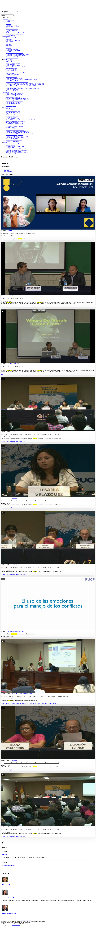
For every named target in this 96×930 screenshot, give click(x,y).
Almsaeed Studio (16, 925)
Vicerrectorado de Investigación (13, 111)
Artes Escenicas (9, 31)
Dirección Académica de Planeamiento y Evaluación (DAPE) (19, 133)
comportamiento (32, 703)
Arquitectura (9, 45)
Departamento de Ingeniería (12, 49)
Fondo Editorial (9, 51)
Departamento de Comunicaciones (13, 50)
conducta (39, 703)
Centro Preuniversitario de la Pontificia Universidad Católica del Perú (21, 79)
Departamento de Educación (12, 56)
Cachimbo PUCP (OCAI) (12, 138)
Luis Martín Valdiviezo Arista (9, 913)
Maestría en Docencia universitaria (14, 151)
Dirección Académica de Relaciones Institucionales (17, 99)
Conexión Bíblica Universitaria (13, 74)
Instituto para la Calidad (11, 77)
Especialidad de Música (11, 68)
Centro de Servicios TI (26, 920)
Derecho (8, 21)
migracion (50, 703)
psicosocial (12, 441)
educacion (3, 238)
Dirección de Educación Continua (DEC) (15, 130)
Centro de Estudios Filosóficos (13, 63)
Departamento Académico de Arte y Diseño (16, 55)
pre (10, 703)
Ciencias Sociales (10, 20)
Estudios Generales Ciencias (12, 26)
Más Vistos (6, 170)
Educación (8, 24)
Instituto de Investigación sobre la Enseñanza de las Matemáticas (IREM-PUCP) (24, 88)
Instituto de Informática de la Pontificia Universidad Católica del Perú (21, 119)
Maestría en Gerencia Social (12, 143)
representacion (25, 703)
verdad (24, 441)
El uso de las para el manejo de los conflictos (19, 634)
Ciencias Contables (10, 35)
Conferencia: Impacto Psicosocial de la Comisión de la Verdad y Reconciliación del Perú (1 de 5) (31, 434)
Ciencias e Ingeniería (10, 27)
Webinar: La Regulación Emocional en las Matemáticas (19, 233)
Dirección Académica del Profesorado (14, 101)
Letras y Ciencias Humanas (12, 29)
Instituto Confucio (10, 75)
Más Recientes (7, 169)
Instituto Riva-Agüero (11, 64)
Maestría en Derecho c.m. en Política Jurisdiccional (17, 148)
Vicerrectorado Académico (12, 122)
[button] (2, 8)
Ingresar (5, 12)
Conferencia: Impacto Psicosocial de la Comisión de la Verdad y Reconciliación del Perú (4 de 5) (31, 763)
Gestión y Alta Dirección (11, 30)
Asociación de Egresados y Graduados (14, 126)
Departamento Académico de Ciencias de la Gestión (17, 54)
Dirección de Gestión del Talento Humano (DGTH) (17, 132)
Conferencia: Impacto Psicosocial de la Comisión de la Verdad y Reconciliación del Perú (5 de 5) (31, 829)
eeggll (2, 306)
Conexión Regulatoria (11, 106)
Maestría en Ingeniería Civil (12, 154)
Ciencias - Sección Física (11, 37)
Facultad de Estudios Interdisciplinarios (15, 34)
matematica (8, 238)
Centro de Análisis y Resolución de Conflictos (16, 66)
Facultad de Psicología (11, 125)
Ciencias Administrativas (11, 43)
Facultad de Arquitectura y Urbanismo (14, 135)
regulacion (14, 238)
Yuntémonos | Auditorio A (12, 114)
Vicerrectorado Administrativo (13, 112)
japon (54, 703)
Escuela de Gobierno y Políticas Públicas (15, 146)
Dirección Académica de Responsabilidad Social (17, 98)
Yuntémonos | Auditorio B (12, 116)
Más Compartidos (8, 171)
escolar (13, 703)
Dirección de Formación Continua (13, 103)
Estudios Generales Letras (12, 25)
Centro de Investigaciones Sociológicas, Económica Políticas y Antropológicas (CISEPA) (26, 83)
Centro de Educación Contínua (13, 65)
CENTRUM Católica (11, 69)
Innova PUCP (9, 113)
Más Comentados (5, 166)
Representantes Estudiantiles (12, 90)
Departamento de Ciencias (12, 58)
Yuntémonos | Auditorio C (12, 117)
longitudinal (18, 703)
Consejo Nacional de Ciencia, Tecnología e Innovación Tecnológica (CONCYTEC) (25, 84)
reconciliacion (19, 441)
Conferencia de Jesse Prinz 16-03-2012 (12, 366)
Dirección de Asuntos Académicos (13, 102)
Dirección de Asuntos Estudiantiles (14, 94)
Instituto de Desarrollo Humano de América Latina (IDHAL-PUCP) (21, 85)
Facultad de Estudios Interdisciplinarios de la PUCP (17, 131)
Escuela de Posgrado (10, 145)
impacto (7, 441)
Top (1, 928)
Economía (8, 44)
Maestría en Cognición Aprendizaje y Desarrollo (17, 152)
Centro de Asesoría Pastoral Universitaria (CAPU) (17, 136)
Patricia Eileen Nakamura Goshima (10, 884)
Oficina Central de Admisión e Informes (15, 93)
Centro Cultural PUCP (11, 70)
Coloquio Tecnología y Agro (12, 118)
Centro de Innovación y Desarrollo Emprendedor (17, 72)
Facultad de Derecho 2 (11, 127)
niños (24, 238)
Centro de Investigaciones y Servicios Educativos (17, 82)
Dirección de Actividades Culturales (14, 140)
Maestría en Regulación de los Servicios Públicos (17, 150)
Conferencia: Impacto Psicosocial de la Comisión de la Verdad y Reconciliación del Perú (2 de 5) (31, 501)
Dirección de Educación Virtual (13, 97)
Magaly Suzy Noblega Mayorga (9, 897)
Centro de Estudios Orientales (12, 89)
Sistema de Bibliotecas (11, 109)
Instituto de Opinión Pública (12, 80)
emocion (7, 703)
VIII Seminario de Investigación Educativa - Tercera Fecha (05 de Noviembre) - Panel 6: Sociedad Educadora (37, 696)
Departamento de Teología (12, 128)
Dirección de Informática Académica (14, 96)
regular (2, 703)
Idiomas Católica (10, 73)
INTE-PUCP (9, 60)
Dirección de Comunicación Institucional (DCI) (16, 137)
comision (3, 441)
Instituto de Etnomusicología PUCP (14, 87)
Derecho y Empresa (10, 147)
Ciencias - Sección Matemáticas (13, 40)
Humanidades (9, 39)
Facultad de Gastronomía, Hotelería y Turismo (16, 32)
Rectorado (8, 108)
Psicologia (8, 48)
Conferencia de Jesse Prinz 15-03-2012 (12, 298)
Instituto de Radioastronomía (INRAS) (14, 123)
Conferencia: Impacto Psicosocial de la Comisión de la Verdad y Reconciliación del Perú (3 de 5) (31, 567)
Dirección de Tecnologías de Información (15, 121)
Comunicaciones (10, 22)
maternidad (44, 703)
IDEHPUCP (9, 61)
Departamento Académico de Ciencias (14, 53)
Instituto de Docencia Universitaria (14, 78)
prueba (7, 104)
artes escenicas (9, 41)
